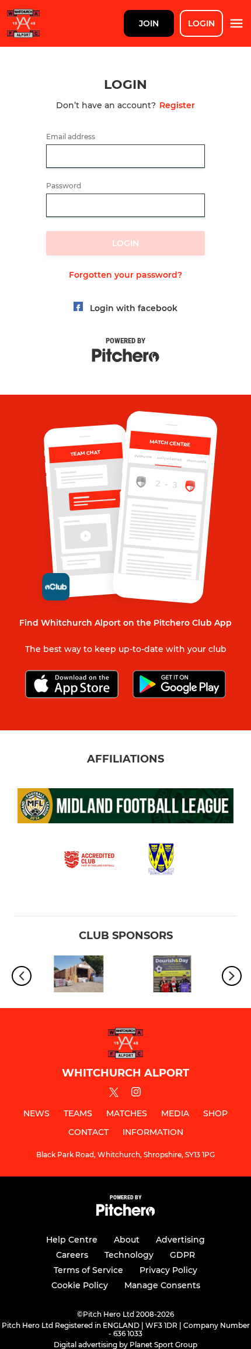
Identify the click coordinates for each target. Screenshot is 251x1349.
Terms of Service (88, 1270)
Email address (70, 137)
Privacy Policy (168, 1270)
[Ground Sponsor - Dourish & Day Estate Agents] (172, 976)
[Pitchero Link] (125, 1213)
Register (177, 105)
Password (63, 186)
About (127, 1239)
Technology (129, 1255)
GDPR (182, 1255)
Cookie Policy (79, 1285)
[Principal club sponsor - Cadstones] (79, 976)
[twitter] (113, 1094)
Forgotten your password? (125, 275)
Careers (72, 1255)
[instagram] (136, 1094)
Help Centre (71, 1239)
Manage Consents (162, 1285)
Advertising (180, 1239)
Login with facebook (133, 308)
